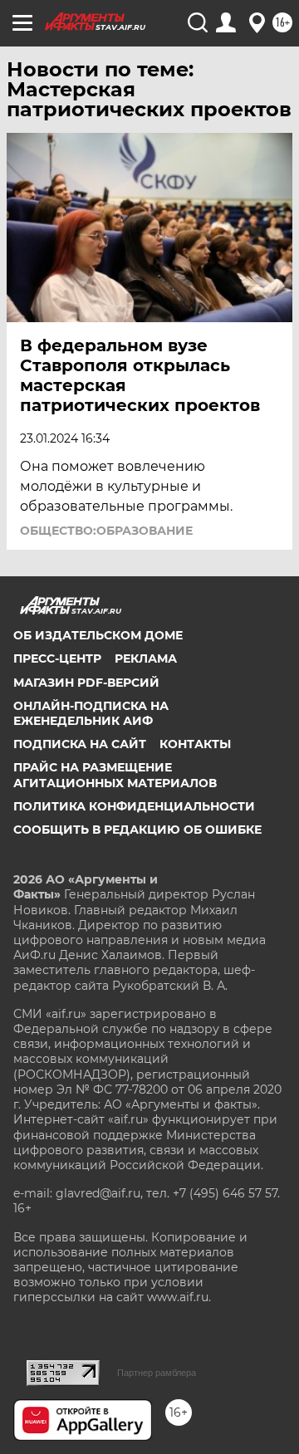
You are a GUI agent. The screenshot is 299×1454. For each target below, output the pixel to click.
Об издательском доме (98, 635)
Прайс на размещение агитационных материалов (115, 775)
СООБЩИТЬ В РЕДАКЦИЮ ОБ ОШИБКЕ (137, 829)
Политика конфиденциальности (134, 806)
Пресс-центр (57, 658)
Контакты (195, 744)
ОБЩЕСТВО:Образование (106, 530)
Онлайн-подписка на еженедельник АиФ (91, 713)
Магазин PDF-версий (86, 682)
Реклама (146, 658)
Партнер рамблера (156, 1373)
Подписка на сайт (79, 744)
